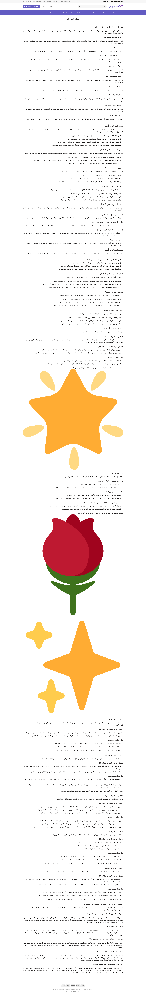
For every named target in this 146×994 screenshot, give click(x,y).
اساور (99, 12)
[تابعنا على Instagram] (26, 1)
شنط (104, 12)
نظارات (110, 12)
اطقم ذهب (75, 12)
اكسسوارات (61, 12)
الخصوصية (38, 1)
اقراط (88, 12)
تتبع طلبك (55, 1)
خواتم (93, 12)
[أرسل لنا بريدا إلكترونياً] (23, 1)
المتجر (120, 12)
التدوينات (61, 1)
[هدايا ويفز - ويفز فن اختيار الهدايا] (116, 6)
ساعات (116, 12)
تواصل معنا (32, 1)
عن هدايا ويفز (67, 1)
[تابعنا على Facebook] (28, 1)
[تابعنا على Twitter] (25, 1)
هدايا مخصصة (53, 12)
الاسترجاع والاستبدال (47, 1)
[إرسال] (79, 6)
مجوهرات (67, 12)
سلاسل (82, 12)
